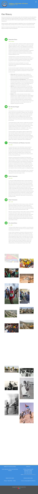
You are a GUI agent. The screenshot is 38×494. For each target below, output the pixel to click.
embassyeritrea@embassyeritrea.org (29, 474)
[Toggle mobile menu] (36, 1)
